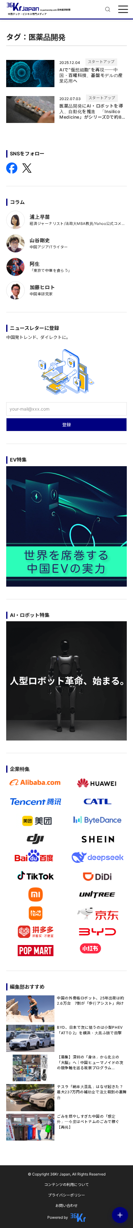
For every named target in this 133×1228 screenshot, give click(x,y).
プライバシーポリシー (66, 1195)
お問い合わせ (66, 1205)
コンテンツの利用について (66, 1184)
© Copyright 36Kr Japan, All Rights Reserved (66, 1174)
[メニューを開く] (123, 9)
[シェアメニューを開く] (120, 1215)
